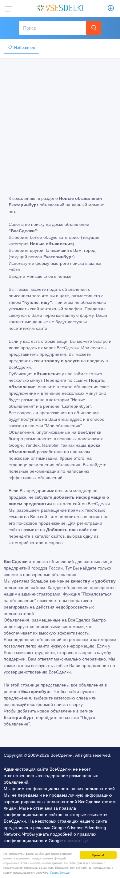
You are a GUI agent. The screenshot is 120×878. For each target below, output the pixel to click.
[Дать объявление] (110, 8)
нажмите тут (76, 840)
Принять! (98, 855)
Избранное (24, 47)
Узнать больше (60, 872)
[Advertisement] (60, 122)
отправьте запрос (74, 652)
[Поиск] (93, 28)
